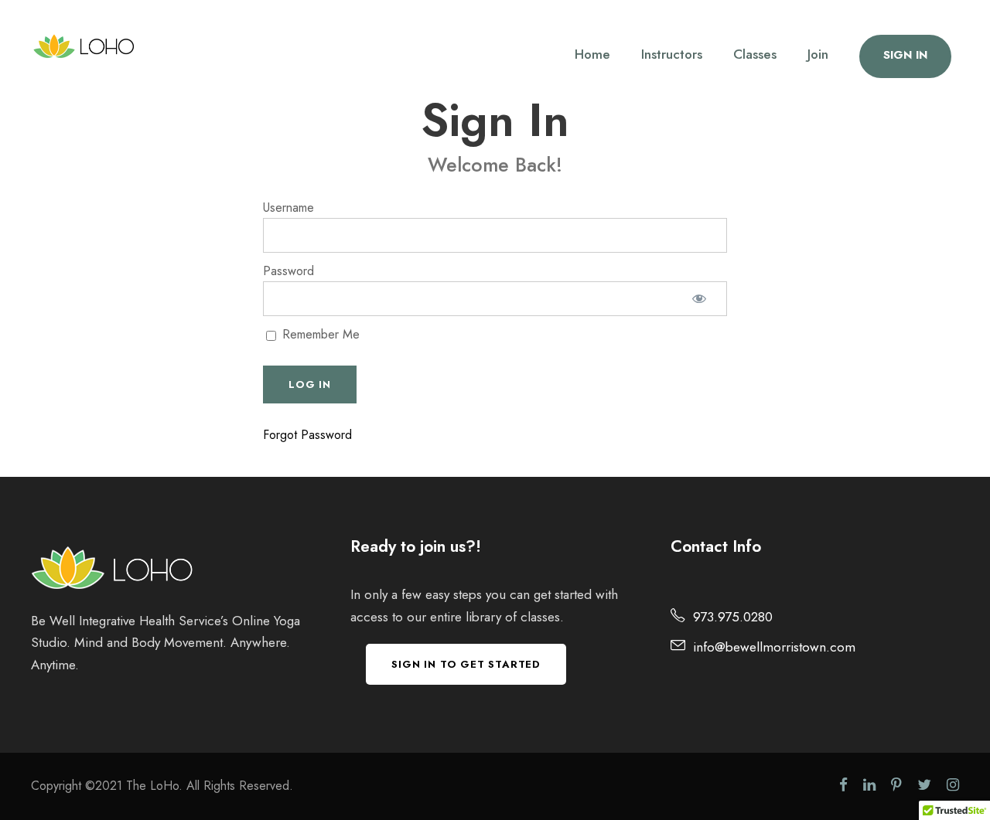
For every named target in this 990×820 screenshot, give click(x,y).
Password (288, 271)
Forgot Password (307, 435)
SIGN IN (905, 54)
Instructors (671, 54)
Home (592, 54)
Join (817, 54)
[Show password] (699, 298)
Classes (755, 54)
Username (288, 207)
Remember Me (319, 334)
